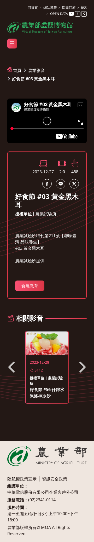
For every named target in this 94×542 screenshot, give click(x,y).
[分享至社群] (83, 13)
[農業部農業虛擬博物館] (40, 27)
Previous (12, 367)
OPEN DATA (59, 13)
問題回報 (69, 7)
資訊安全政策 (54, 479)
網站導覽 (50, 7)
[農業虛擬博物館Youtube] (71, 14)
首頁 (17, 70)
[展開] (12, 43)
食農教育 (29, 286)
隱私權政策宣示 (22, 479)
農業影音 (36, 70)
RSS (84, 7)
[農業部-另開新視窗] (47, 456)
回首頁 (33, 7)
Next (82, 367)
